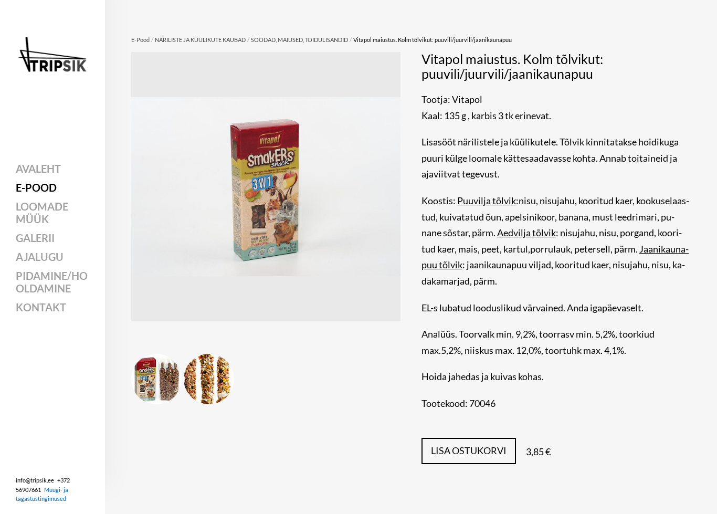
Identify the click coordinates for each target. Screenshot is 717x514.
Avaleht (38, 168)
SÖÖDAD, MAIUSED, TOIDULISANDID (299, 39)
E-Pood (36, 187)
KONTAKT (41, 307)
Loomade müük (42, 212)
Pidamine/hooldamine (52, 282)
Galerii (35, 238)
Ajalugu (40, 256)
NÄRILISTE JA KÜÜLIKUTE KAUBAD (200, 39)
